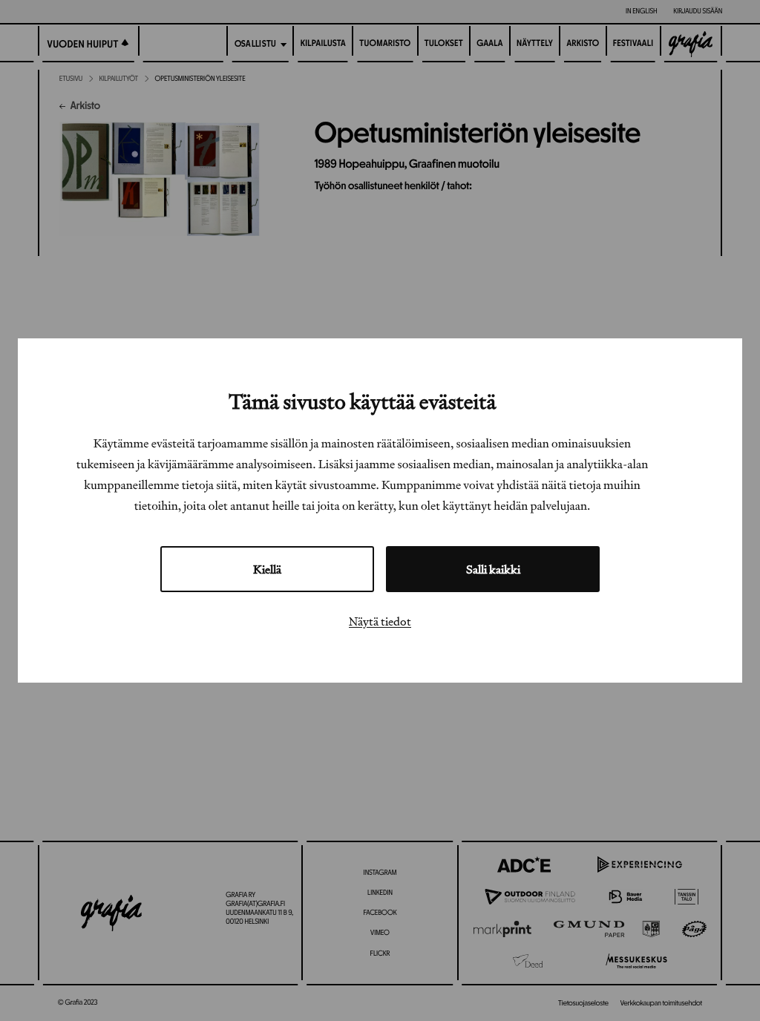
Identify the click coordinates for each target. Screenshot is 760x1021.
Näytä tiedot (380, 621)
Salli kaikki (493, 569)
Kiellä (267, 569)
